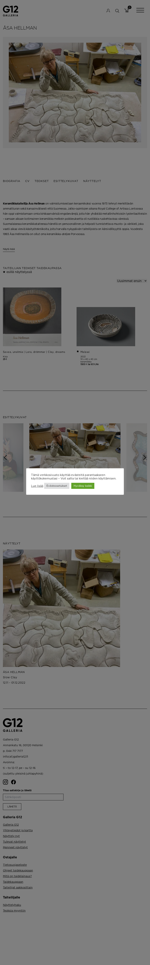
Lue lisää (37, 485)
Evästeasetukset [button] (56, 485)
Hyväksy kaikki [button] (83, 485)
